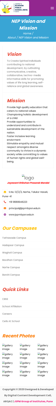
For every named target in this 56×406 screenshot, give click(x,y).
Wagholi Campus (12, 252)
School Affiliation (12, 306)
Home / (28, 33)
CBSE (5, 299)
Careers (7, 314)
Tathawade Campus (14, 238)
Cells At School (11, 321)
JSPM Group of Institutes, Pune (33, 401)
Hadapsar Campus (13, 245)
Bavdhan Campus (12, 260)
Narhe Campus (11, 267)
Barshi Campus (11, 274)
